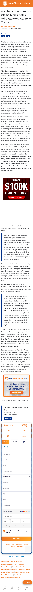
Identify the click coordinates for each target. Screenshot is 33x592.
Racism (14, 569)
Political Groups (19, 575)
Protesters (21, 564)
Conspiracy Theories (18, 567)
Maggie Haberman (6, 564)
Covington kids (6, 569)
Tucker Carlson (6, 567)
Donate (27, 582)
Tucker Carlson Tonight (22, 572)
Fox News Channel (24, 569)
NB (15, 564)
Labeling (4, 572)
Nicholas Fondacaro (8, 26)
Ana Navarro (5, 561)
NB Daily (11, 572)
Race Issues (5, 577)
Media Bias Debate (7, 575)
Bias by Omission (16, 561)
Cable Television (15, 577)
